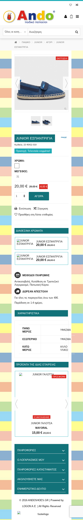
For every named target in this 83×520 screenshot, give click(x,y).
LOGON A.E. (29, 506)
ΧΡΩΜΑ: (19, 160)
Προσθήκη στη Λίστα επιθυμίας (35, 214)
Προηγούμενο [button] (16, 83)
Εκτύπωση (24, 208)
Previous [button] (16, 404)
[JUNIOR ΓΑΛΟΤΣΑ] (41, 397)
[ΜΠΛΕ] (17, 166)
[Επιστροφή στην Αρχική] (15, 42)
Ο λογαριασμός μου (30, 459)
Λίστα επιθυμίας (70, 5)
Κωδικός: (18, 145)
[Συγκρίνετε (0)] (77, 5)
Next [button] (66, 404)
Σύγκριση (42, 208)
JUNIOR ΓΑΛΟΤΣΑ (41, 423)
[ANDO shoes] (29, 16)
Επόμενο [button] (66, 83)
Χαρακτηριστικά (28, 313)
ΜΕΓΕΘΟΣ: (21, 171)
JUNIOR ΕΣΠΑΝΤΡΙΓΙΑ (49, 241)
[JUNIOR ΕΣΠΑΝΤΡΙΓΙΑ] (41, 83)
